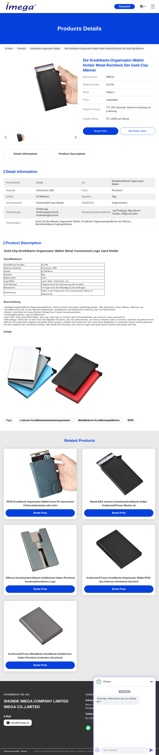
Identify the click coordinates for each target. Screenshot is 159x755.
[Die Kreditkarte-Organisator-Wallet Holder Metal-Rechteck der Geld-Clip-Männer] (41, 91)
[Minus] (151, 682)
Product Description (72, 153)
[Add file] (97, 750)
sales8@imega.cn (20, 722)
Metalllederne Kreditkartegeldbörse (99, 420)
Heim (10, 48)
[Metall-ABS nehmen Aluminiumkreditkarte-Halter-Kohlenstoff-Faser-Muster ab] (118, 473)
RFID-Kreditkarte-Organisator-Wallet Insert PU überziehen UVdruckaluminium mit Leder (40, 503)
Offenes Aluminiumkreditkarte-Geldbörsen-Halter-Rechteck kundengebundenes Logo (40, 580)
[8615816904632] (88, 728)
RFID (131, 420)
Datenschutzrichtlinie (11, 751)
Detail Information (25, 153)
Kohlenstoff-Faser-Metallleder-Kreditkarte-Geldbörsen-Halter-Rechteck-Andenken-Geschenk (40, 656)
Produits (22, 48)
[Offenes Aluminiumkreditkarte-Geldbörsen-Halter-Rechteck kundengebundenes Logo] (40, 549)
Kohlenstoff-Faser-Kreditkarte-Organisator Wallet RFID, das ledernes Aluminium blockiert (118, 580)
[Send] (151, 750)
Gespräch (124, 6)
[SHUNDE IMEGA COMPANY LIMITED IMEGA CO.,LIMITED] (21, 6)
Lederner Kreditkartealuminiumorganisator (45, 420)
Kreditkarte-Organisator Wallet (45, 48)
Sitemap (24, 751)
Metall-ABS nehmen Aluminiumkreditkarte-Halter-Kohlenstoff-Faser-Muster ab (119, 503)
